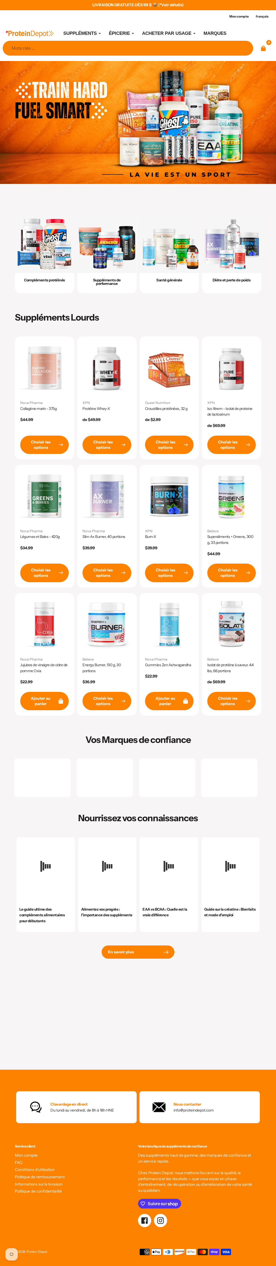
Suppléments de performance (107, 281)
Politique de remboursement (40, 1176)
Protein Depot (37, 1252)
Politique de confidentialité (38, 1191)
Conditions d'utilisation (35, 1169)
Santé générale (169, 280)
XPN (86, 402)
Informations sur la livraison (39, 1184)
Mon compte (26, 1155)
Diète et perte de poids (232, 280)
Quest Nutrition (157, 402)
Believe (213, 531)
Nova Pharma (31, 402)
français (262, 16)
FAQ (18, 1162)
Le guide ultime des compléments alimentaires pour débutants (42, 915)
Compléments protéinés (44, 280)
